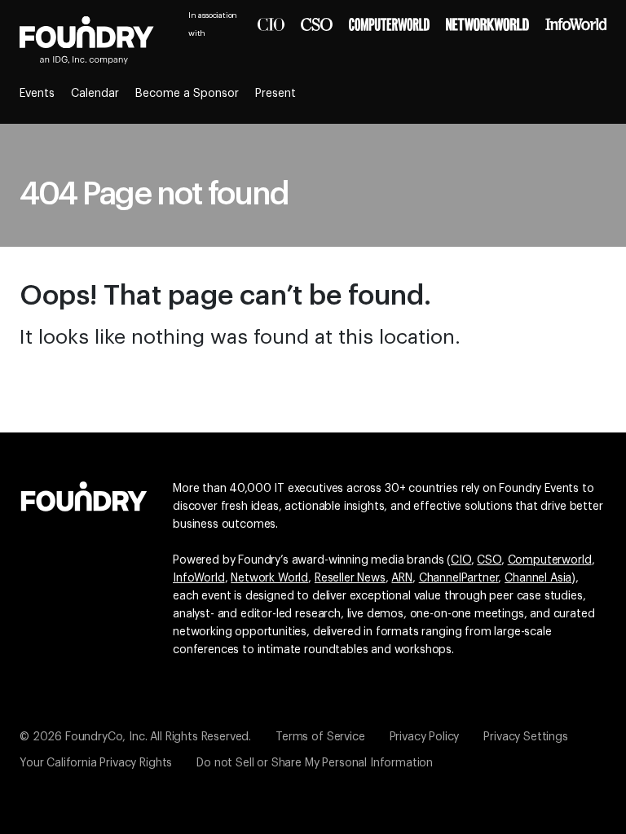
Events (37, 93)
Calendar (95, 93)
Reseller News (350, 578)
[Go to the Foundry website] (84, 494)
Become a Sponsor (187, 93)
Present (275, 93)
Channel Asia (538, 578)
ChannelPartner (459, 578)
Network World (269, 578)
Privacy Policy (425, 737)
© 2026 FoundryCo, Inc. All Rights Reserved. (135, 737)
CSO (489, 560)
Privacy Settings (525, 737)
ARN (401, 578)
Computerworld (550, 560)
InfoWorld (199, 578)
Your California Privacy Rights (96, 763)
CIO (461, 560)
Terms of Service (320, 737)
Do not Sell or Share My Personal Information (314, 763)
